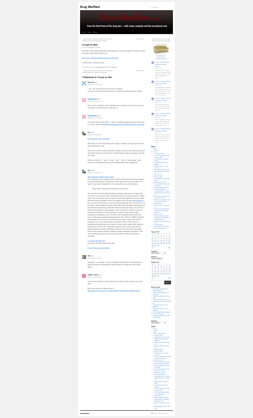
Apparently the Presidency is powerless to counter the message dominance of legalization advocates (97, 39)
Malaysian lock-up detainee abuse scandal (101, 177)
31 (158, 245)
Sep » (169, 247)
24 (158, 243)
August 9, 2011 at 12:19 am (95, 101)
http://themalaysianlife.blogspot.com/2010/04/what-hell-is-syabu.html (122, 124)
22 (152, 243)
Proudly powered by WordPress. (161, 413)
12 (164, 238)
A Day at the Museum (159, 153)
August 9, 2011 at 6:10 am (95, 172)
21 (169, 241)
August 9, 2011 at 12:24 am (95, 118)
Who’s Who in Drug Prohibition (161, 226)
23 (155, 243)
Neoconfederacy (138, 200)
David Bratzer (92, 99)
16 (155, 241)
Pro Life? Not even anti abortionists (99, 248)
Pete (99, 47)
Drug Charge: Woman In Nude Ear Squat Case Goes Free (100, 58)
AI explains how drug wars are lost (161, 299)
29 (152, 245)
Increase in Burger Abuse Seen (161, 187)
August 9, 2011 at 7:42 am (95, 258)
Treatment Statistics (158, 224)
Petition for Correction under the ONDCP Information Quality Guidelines (161, 210)
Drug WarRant (90, 7)
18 (161, 241)
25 (161, 243)
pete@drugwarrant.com (161, 58)
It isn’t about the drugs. (158, 314)
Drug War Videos (158, 176)
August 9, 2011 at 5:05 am (95, 134)
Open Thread (141, 39)
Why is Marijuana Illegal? (160, 228)
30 (155, 245)
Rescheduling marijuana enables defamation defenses (162, 64)
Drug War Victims (158, 175)
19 (164, 241)
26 (164, 243)
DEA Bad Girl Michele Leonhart (162, 169)
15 (152, 241)
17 (158, 241)
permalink (114, 67)
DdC (89, 132)
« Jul (152, 247)
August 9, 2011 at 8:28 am (95, 277)
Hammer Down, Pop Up (160, 182)
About (89, 32)
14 (169, 238)
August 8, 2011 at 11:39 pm (95, 84)
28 (169, 243)
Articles (95, 32)
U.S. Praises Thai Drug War (96, 241)
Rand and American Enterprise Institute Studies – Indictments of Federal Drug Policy (162, 217)
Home (84, 32)
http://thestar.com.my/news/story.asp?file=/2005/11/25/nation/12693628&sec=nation (114, 291)
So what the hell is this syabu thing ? (99, 139)
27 (166, 243)
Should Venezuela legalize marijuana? (161, 312)
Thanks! (156, 150)
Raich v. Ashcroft (158, 214)
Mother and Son (158, 203)
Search (167, 282)
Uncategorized (99, 67)
